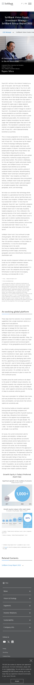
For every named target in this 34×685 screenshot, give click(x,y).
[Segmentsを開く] (29, 605)
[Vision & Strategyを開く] (29, 598)
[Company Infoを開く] (29, 627)
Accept (17, 681)
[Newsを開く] (29, 591)
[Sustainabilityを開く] (29, 620)
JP (21, 3)
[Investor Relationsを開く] (29, 612)
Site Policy (5, 652)
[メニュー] (30, 3)
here (6, 547)
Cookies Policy (6, 656)
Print (7, 583)
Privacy (4, 648)
